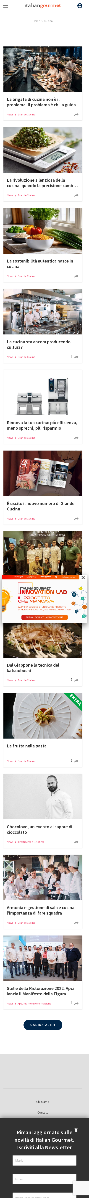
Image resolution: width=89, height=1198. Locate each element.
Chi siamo (42, 1102)
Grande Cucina (26, 114)
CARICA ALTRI (42, 1025)
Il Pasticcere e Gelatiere (31, 842)
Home (36, 21)
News (10, 114)
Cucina (48, 21)
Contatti (42, 1112)
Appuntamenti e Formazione (34, 1003)
